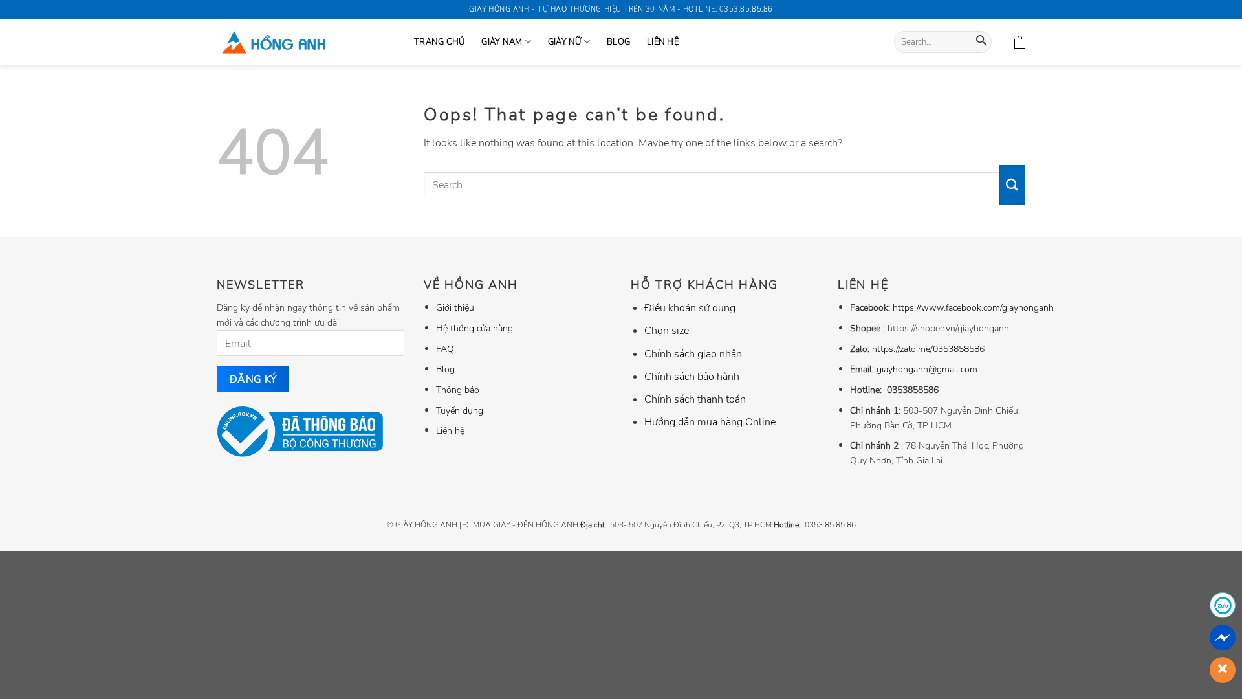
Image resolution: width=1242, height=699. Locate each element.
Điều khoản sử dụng (689, 308)
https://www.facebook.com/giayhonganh (973, 307)
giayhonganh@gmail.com (927, 368)
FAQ (445, 348)
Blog (618, 42)
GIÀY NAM (501, 42)
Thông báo (457, 389)
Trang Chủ (439, 42)
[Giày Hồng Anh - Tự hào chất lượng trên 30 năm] (306, 42)
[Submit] (981, 42)
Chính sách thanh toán (695, 399)
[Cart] (1019, 42)
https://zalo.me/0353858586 (928, 348)
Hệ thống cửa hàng (474, 328)
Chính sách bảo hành (691, 377)
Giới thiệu (455, 307)
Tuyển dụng (459, 410)
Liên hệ (663, 42)
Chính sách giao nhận (693, 354)
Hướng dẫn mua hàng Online (710, 422)
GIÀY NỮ (565, 42)
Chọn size (666, 331)
